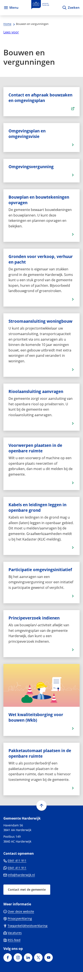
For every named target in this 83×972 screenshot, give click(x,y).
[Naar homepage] (40, 7)
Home (7, 24)
